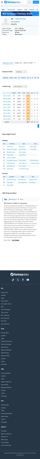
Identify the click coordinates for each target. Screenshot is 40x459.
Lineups (3, 358)
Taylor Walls (10, 155)
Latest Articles (5, 324)
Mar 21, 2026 (7, 119)
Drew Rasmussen (11, 179)
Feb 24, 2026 (7, 96)
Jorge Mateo (22, 155)
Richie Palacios (11, 152)
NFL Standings (5, 315)
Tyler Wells (10, 182)
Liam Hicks (10, 146)
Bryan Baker (10, 185)
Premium (36, 2)
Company (4, 431)
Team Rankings (5, 309)
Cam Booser (32, 182)
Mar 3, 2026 (7, 104)
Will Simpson (13, 199)
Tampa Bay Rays (20, 19)
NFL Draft (3, 321)
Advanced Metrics (6, 350)
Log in (29, 2)
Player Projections (6, 382)
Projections (32, 9)
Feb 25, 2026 (7, 99)
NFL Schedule (5, 318)
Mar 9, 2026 (6, 113)
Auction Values (5, 355)
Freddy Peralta (33, 179)
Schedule (4, 364)
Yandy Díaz (10, 168)
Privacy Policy (5, 442)
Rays (21, 199)
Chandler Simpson (12, 160)
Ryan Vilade (22, 149)
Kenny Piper (33, 146)
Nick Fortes (22, 146)
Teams (3, 361)
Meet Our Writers (6, 434)
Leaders (19, 9)
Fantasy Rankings (6, 344)
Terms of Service (6, 445)
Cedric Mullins (11, 163)
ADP (2, 307)
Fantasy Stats (11, 9)
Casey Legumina (22, 182)
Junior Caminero (11, 157)
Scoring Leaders (5, 373)
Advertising (4, 439)
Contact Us (4, 436)
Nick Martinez (22, 179)
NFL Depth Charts (6, 304)
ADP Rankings (5, 353)
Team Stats (4, 312)
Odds (25, 9)
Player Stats (4, 292)
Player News (4, 301)
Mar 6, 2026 (6, 107)
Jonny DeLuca (22, 163)
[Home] (12, 2)
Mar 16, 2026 (7, 116)
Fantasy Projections (6, 341)
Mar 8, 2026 (6, 110)
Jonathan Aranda (12, 149)
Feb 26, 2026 (7, 101)
